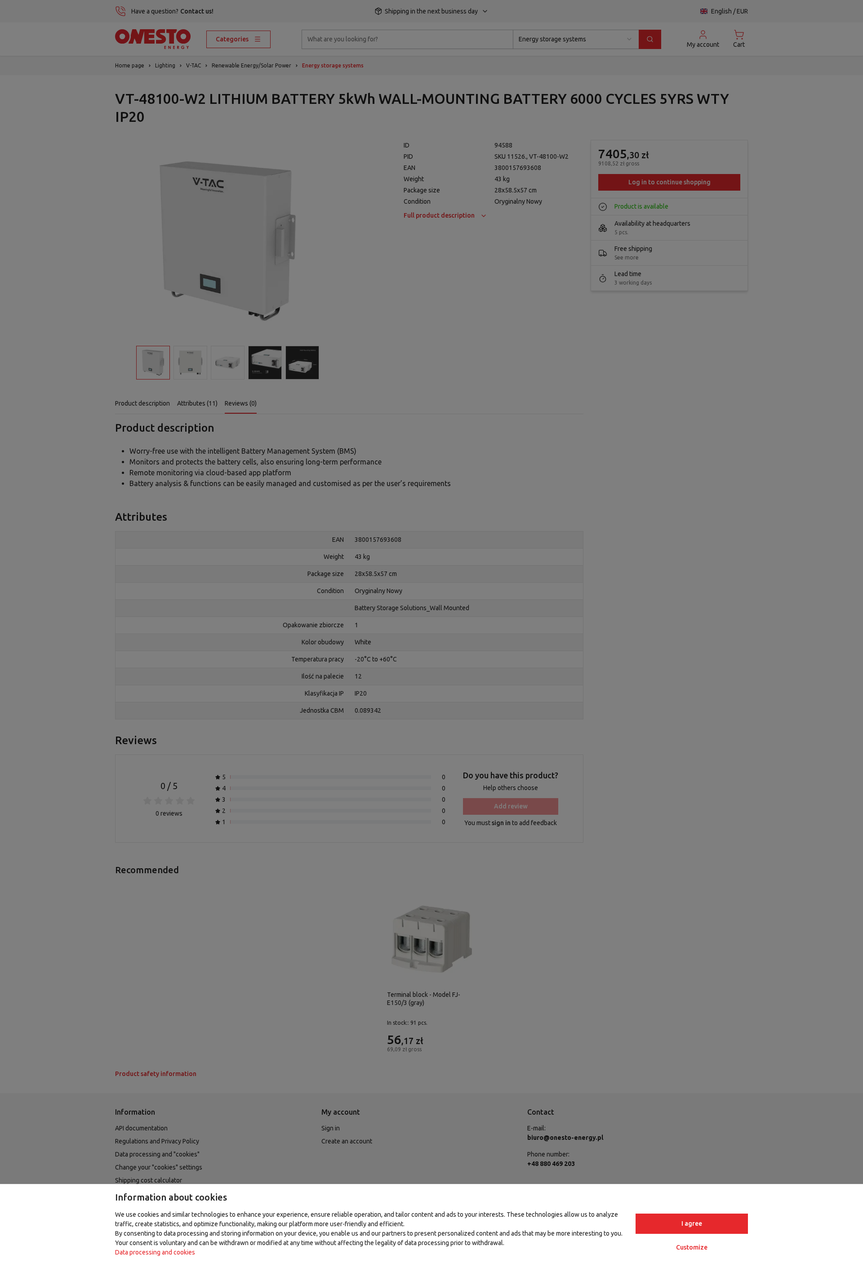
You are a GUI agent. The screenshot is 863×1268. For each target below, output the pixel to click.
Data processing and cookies (155, 1252)
